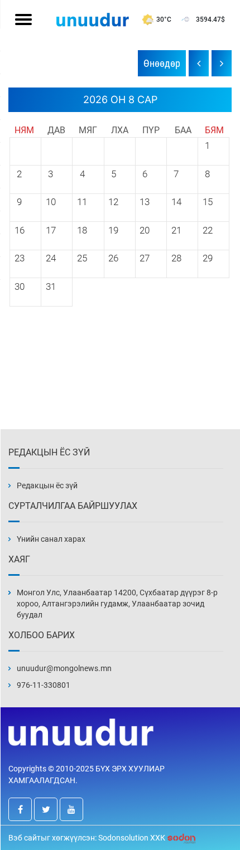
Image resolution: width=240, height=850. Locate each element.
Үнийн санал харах (51, 539)
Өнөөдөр (161, 63)
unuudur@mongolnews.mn (64, 668)
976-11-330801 (43, 685)
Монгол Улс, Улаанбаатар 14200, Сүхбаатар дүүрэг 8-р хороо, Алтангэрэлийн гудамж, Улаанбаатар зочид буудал (117, 603)
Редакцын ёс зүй (47, 485)
